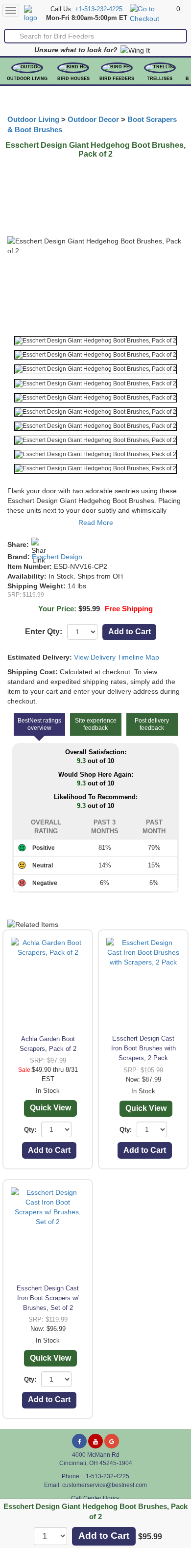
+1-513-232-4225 (98, 9)
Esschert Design (57, 557)
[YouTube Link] (95, 1441)
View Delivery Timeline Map (116, 657)
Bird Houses (73, 78)
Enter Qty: (43, 631)
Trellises (159, 78)
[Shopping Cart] (152, 13)
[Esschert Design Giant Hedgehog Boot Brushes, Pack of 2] (95, 340)
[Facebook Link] (79, 1441)
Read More (95, 522)
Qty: (30, 1129)
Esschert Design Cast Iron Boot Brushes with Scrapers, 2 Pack (143, 1048)
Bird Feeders (116, 78)
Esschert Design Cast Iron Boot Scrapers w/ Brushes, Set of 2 (48, 1298)
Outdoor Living (27, 78)
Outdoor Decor (93, 119)
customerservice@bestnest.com (104, 1485)
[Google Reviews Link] (111, 1441)
